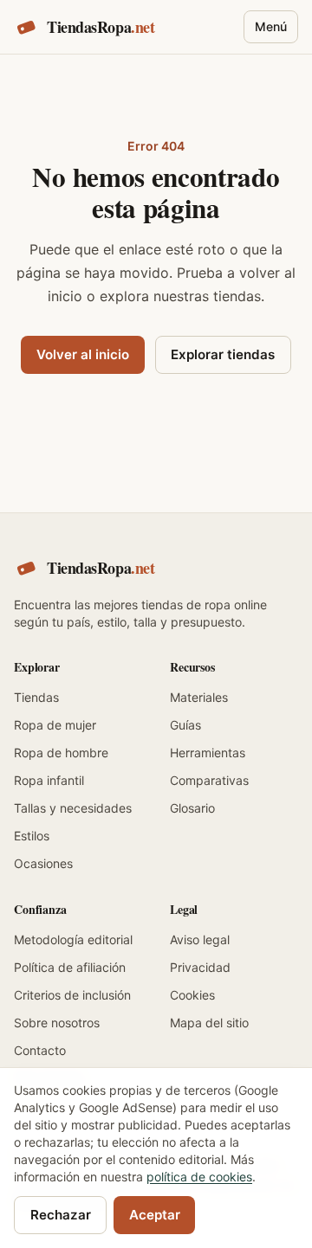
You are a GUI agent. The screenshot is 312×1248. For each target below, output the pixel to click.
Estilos (31, 835)
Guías (185, 724)
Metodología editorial (73, 939)
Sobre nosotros (57, 1022)
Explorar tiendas (223, 354)
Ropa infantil (49, 780)
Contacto (40, 1050)
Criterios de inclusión (72, 994)
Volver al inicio (82, 354)
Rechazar (60, 1214)
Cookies (192, 994)
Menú (271, 26)
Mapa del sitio (209, 1022)
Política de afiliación (70, 967)
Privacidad (200, 967)
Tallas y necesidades (73, 808)
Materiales (199, 697)
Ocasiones (43, 863)
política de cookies (199, 1176)
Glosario (192, 808)
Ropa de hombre (61, 752)
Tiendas (36, 697)
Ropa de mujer (55, 724)
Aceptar (154, 1214)
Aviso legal (200, 939)
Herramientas (207, 752)
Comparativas (209, 780)
